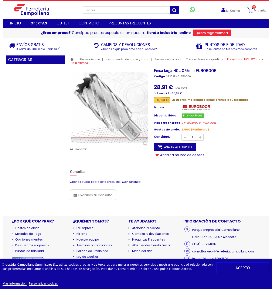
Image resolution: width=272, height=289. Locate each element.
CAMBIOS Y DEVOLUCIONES (125, 44)
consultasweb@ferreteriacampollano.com (223, 251)
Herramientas (90, 59)
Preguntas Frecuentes (148, 239)
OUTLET (63, 23)
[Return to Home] (72, 59)
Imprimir (81, 149)
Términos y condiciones (94, 245)
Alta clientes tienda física (151, 245)
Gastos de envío (27, 228)
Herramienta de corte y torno (127, 59)
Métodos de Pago (28, 234)
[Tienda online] (35, 10)
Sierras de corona (168, 59)
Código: (160, 76)
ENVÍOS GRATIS (30, 44)
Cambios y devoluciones (150, 234)
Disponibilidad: (165, 116)
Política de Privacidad (92, 251)
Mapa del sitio (142, 251)
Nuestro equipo (87, 239)
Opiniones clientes (29, 239)
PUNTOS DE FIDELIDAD (225, 44)
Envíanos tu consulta (94, 195)
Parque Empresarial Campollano (216, 230)
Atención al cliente (146, 228)
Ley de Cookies (87, 257)
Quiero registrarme (210, 33)
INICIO (15, 23)
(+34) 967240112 (204, 244)
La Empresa (85, 228)
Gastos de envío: (167, 130)
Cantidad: (162, 137)
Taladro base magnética (204, 59)
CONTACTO (89, 23)
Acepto (242, 267)
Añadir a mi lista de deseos (181, 155)
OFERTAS (38, 23)
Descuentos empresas (32, 245)
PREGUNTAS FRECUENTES (130, 23)
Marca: (159, 107)
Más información (15, 283)
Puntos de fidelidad (29, 251)
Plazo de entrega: (167, 123)
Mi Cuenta (233, 10)
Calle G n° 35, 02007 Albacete (214, 237)
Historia (81, 234)
